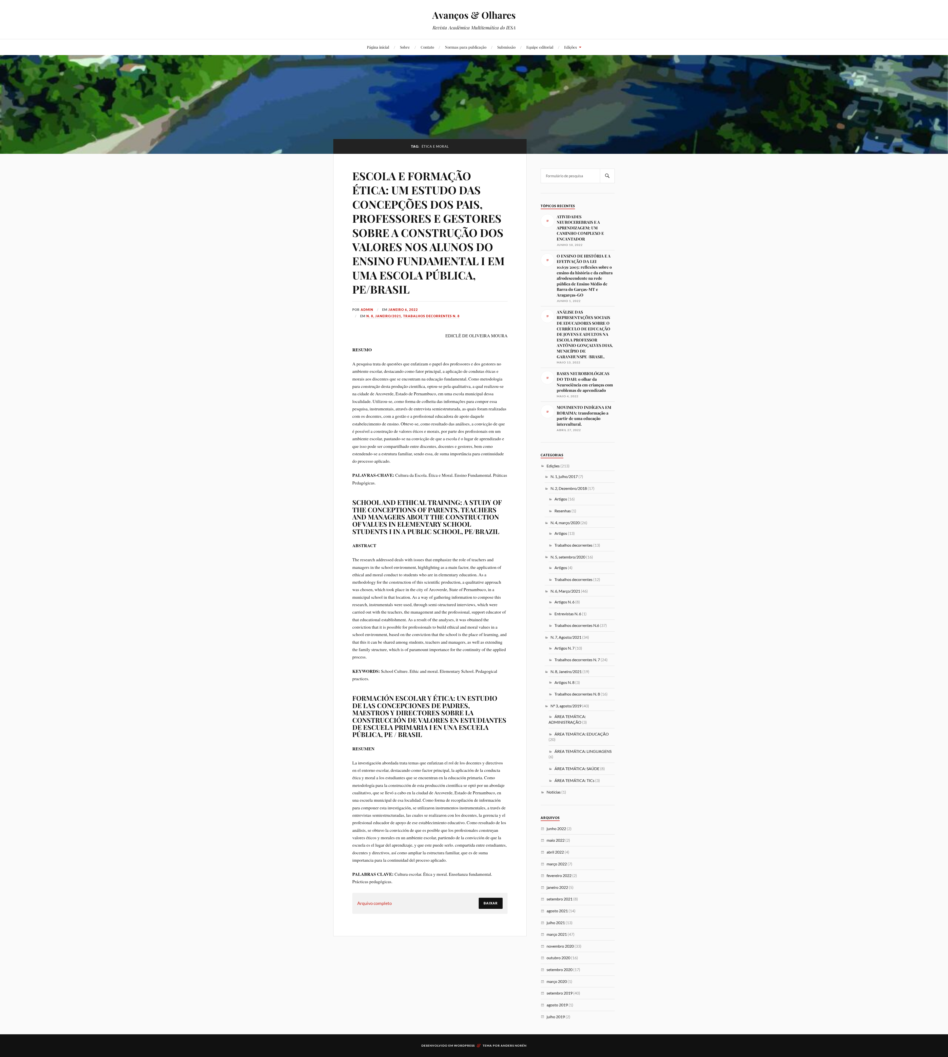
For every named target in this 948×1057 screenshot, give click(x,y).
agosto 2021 (557, 910)
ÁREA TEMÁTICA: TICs (574, 780)
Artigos (560, 499)
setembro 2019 (560, 993)
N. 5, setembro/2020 (568, 557)
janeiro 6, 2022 (403, 310)
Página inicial (378, 47)
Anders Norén (514, 1045)
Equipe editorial (539, 47)
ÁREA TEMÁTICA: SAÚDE (576, 768)
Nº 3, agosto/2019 (566, 705)
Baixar (491, 903)
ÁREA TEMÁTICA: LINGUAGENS (583, 751)
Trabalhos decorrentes (573, 545)
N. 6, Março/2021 (565, 591)
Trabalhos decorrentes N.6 (576, 625)
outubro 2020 (558, 957)
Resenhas (562, 510)
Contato (427, 47)
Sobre (405, 47)
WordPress (464, 1045)
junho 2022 (556, 828)
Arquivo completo (374, 903)
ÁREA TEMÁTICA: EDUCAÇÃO (581, 734)
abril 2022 (555, 852)
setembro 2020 (560, 969)
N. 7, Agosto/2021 (566, 637)
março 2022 (557, 863)
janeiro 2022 (557, 887)
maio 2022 (556, 840)
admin (367, 310)
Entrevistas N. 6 (567, 613)
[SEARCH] (607, 176)
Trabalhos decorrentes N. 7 (577, 659)
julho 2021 (556, 922)
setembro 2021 (560, 899)
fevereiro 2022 (559, 875)
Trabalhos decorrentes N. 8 (431, 316)
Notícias (554, 792)
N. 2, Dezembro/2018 (569, 488)
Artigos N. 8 (564, 682)
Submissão (506, 47)
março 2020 (557, 981)
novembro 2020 (560, 946)
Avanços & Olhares (474, 15)
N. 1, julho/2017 (564, 476)
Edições (570, 47)
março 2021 (557, 934)
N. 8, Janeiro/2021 (383, 316)
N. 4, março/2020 (565, 522)
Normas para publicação (465, 47)
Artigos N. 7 (564, 648)
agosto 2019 (557, 1004)
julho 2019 (556, 1016)
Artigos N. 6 (564, 601)
